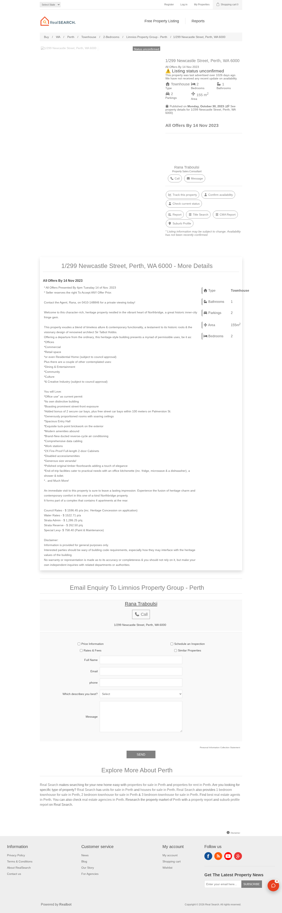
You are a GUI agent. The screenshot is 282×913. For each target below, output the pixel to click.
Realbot (65, 904)
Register (169, 4)
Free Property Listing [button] (162, 21)
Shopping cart (171, 861)
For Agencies (89, 873)
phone (93, 682)
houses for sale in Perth (157, 790)
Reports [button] (198, 21)
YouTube (228, 856)
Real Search (49, 785)
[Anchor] (217, 265)
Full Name (91, 660)
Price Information (92, 643)
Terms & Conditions (19, 861)
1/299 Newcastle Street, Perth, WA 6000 (140, 624)
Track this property (184, 194)
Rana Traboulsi (186, 167)
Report (176, 214)
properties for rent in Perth (192, 785)
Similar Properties (189, 650)
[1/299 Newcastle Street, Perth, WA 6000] (68, 48)
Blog (84, 861)
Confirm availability (220, 194)
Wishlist (167, 867)
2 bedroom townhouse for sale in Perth (109, 794)
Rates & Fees (92, 650)
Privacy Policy (16, 855)
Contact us (14, 873)
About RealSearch (19, 867)
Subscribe (251, 884)
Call (177, 178)
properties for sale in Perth (146, 785)
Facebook (208, 856)
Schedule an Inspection (189, 643)
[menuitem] (161, 21)
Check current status (186, 203)
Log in (183, 4)
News (85, 855)
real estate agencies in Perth (103, 799)
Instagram (238, 856)
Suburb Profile (181, 223)
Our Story (87, 867)
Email (94, 671)
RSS (218, 856)
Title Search (200, 214)
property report (201, 799)
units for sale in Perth (117, 790)
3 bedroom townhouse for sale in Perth (170, 794)
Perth (177, 799)
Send (141, 754)
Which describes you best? (80, 694)
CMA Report (227, 214)
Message (196, 178)
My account (170, 855)
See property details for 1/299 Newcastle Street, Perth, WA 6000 (200, 109)
